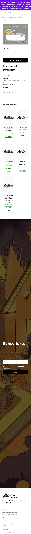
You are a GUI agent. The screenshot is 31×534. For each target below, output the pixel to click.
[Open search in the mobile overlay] (15, 12)
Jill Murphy (6, 76)
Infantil (11, 18)
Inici (3, 18)
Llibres (7, 18)
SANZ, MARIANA (22, 167)
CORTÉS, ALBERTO (8, 165)
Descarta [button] (26, 8)
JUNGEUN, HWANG (22, 129)
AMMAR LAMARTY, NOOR (9, 133)
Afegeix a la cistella (15, 60)
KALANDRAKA (7, 80)
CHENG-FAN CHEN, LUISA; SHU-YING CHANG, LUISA (9, 204)
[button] (14, 95)
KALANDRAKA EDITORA (18, 80)
